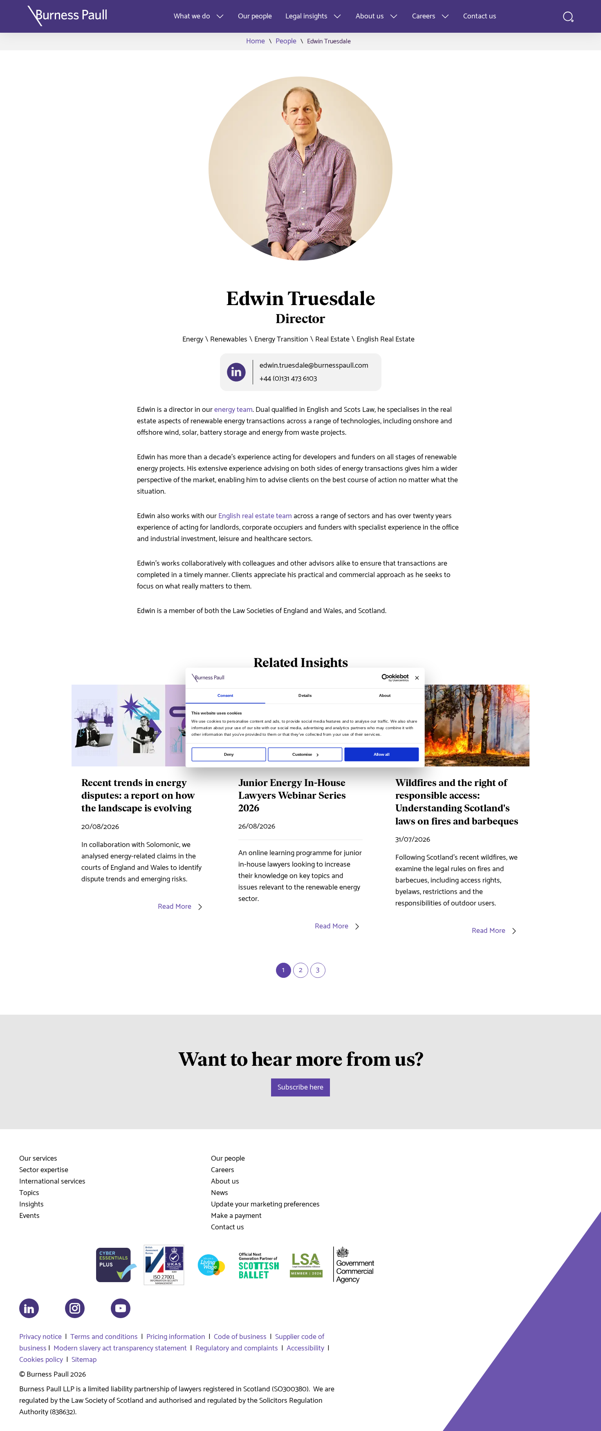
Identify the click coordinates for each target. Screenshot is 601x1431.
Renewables (228, 339)
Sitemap (84, 1360)
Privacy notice (40, 1337)
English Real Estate (386, 339)
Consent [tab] (225, 695)
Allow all (382, 754)
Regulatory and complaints (236, 1348)
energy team (233, 410)
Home (255, 41)
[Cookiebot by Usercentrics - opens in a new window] (385, 678)
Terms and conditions (104, 1337)
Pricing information (175, 1337)
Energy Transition (281, 339)
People (286, 41)
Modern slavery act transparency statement (120, 1348)
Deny (228, 754)
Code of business (240, 1337)
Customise (302, 754)
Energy (192, 339)
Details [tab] (305, 695)
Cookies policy (41, 1360)
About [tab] (384, 695)
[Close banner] (417, 678)
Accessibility (305, 1348)
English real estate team (255, 516)
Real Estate (332, 339)
